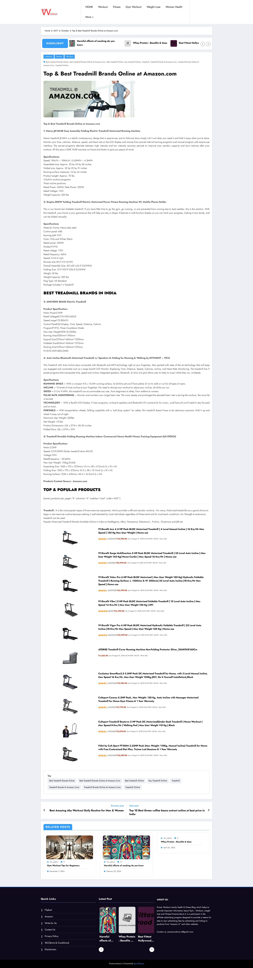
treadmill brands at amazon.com (163, 62)
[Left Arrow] (203, 44)
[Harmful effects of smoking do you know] (126, 847)
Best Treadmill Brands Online (57, 62)
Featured (48, 56)
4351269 (112, 755)
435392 (112, 707)
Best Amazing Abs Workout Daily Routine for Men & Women (87, 810)
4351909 (112, 590)
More (88, 17)
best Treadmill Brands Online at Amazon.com (87, 62)
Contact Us (50, 929)
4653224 (112, 635)
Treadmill (145, 62)
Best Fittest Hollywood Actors (181, 43)
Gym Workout (133, 7)
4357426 (112, 683)
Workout (103, 7)
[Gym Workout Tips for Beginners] (69, 847)
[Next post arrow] (209, 810)
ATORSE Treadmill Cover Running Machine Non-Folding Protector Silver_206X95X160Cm (147, 649)
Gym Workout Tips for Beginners (63, 865)
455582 (112, 562)
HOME (89, 7)
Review (59, 56)
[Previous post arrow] (44, 810)
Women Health (174, 7)
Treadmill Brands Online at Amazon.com (102, 787)
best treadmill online (115, 62)
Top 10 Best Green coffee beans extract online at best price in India (167, 812)
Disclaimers (50, 949)
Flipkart (48, 910)
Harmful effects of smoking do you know (82, 43)
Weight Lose (153, 7)
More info (163, 539)
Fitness (116, 7)
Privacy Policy (52, 936)
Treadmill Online (61, 65)
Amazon (49, 916)
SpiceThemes (139, 963)
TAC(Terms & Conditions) (57, 943)
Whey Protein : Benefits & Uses (136, 43)
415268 (112, 731)
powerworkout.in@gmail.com (180, 931)
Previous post (117, 805)
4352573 (112, 538)
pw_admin (54, 862)
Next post (134, 805)
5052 (111, 611)
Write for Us (51, 923)
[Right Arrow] (208, 44)
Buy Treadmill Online (133, 62)
